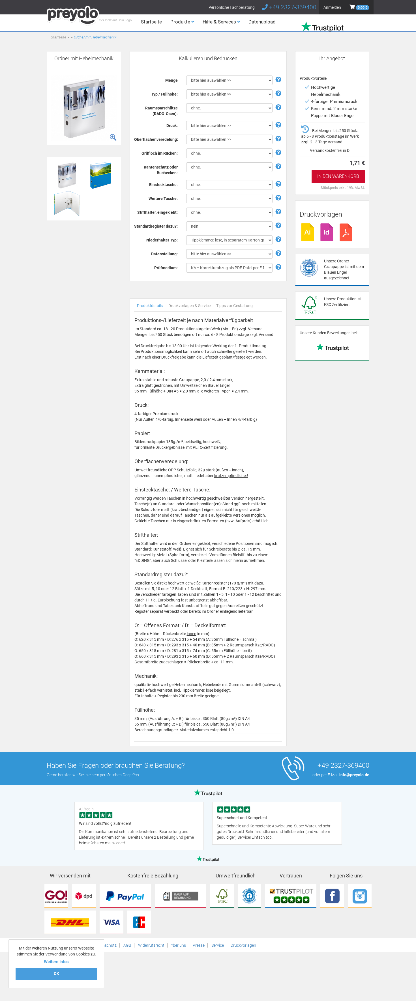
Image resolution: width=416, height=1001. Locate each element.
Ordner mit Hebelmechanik (95, 37)
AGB (127, 945)
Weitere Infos (56, 961)
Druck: (172, 125)
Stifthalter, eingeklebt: (157, 212)
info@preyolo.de (354, 775)
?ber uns (178, 945)
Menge (171, 80)
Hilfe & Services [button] (220, 22)
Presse (199, 945)
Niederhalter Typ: (162, 240)
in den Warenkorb (338, 176)
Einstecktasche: (163, 184)
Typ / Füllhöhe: (164, 94)
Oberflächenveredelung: (156, 139)
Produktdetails (150, 305)
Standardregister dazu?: (156, 226)
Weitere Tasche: (163, 198)
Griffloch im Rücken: (159, 153)
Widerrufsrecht (151, 945)
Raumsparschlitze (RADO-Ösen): (161, 111)
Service (217, 945)
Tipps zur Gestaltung (234, 305)
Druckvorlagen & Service (189, 305)
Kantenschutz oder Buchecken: (161, 170)
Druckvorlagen (243, 945)
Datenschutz (105, 945)
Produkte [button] (180, 22)
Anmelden (332, 7)
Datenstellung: (164, 254)
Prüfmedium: (166, 268)
